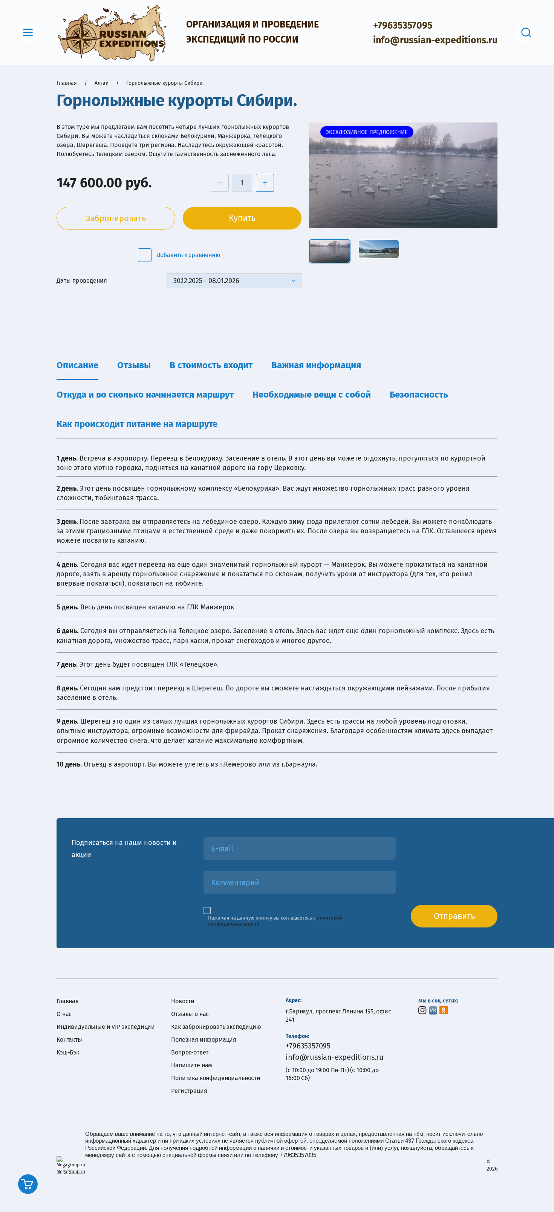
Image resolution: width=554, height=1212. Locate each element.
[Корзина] (28, 1184)
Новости (182, 1001)
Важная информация (316, 365)
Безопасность (419, 394)
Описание (77, 365)
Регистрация (189, 1090)
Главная (68, 1001)
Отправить (454, 916)
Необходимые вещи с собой (312, 394)
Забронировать (116, 218)
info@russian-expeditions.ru (435, 40)
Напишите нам (191, 1065)
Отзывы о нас (190, 1014)
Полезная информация (203, 1039)
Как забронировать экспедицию (216, 1026)
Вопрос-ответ (189, 1052)
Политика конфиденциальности (215, 1078)
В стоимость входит (211, 365)
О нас (64, 1014)
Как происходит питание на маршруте (137, 424)
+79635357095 (402, 25)
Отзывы (134, 365)
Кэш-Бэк (68, 1052)
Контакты (69, 1039)
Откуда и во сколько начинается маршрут (145, 394)
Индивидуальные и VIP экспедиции (106, 1026)
